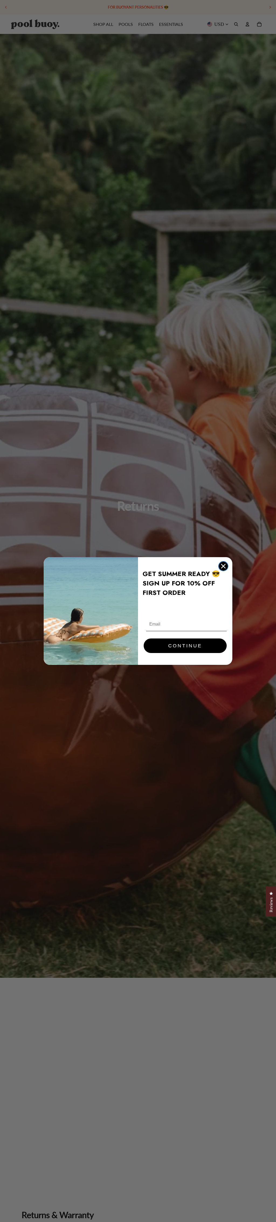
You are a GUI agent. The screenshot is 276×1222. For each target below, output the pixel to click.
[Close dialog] (223, 566)
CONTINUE (185, 645)
